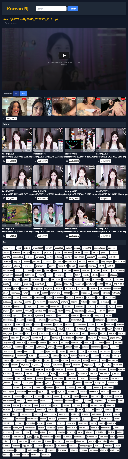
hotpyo (56, 360)
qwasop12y (39, 297)
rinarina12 (83, 378)
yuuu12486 (118, 365)
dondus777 (26, 288)
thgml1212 (17, 315)
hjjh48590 (110, 405)
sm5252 (118, 410)
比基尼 (29, 437)
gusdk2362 (116, 374)
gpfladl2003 (59, 369)
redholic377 (110, 297)
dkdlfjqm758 (41, 266)
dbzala (87, 279)
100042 (87, 252)
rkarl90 (35, 432)
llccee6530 (101, 306)
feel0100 (107, 365)
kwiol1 (121, 401)
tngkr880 (32, 392)
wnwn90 (48, 248)
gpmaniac (42, 342)
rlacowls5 (74, 302)
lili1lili (85, 405)
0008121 (28, 270)
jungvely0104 (18, 360)
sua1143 (16, 446)
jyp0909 (85, 347)
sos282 (98, 365)
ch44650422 (81, 441)
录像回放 (6, 315)
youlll (36, 405)
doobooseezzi (80, 324)
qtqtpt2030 (88, 365)
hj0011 (17, 279)
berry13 (52, 266)
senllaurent (16, 284)
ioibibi (100, 297)
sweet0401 (102, 369)
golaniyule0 (43, 333)
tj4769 (53, 333)
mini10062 (7, 279)
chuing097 (19, 378)
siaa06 (48, 378)
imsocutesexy (100, 248)
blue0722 (90, 311)
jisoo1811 (7, 428)
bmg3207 (7, 360)
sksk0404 (110, 266)
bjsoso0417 (63, 450)
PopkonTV (18, 396)
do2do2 (27, 248)
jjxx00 (105, 347)
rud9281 (26, 261)
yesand (109, 342)
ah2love (6, 311)
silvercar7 (46, 455)
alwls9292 (60, 387)
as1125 (99, 410)
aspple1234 (27, 446)
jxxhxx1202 (107, 279)
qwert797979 (45, 401)
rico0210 (68, 257)
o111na (68, 311)
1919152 (18, 270)
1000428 (66, 293)
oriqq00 (29, 320)
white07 (6, 437)
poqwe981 (15, 338)
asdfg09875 (11, 118)
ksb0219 (91, 329)
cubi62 (58, 437)
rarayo (60, 329)
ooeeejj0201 (98, 315)
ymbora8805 (97, 414)
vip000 (100, 284)
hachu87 (83, 392)
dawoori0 (70, 369)
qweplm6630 (8, 450)
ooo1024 (112, 333)
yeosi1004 (7, 383)
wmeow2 (50, 387)
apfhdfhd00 (113, 257)
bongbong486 (107, 261)
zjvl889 (49, 297)
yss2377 (6, 414)
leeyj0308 (118, 396)
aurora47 (59, 324)
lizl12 (112, 437)
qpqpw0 (62, 333)
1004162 (65, 320)
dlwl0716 (112, 311)
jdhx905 (38, 360)
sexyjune (27, 387)
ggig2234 (28, 396)
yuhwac (72, 374)
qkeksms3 (28, 284)
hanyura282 (8, 342)
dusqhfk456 (36, 279)
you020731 (71, 423)
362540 (49, 275)
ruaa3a (80, 410)
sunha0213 (23, 441)
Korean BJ (18, 9)
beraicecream (36, 441)
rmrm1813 (62, 266)
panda (95, 419)
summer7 (19, 333)
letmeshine (81, 338)
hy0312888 (58, 441)
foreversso (20, 450)
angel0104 (111, 423)
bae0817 (37, 414)
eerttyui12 (105, 293)
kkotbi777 (7, 297)
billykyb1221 (8, 423)
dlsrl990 (51, 311)
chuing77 (92, 266)
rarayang (94, 360)
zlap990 (77, 252)
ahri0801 (38, 270)
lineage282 (19, 306)
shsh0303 (70, 329)
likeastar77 (85, 293)
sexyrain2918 (105, 288)
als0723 (82, 261)
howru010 (86, 315)
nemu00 (67, 270)
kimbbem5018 (18, 437)
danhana (95, 356)
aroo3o (47, 338)
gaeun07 (66, 405)
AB (23, 93)
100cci (88, 387)
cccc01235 (112, 248)
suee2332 (7, 302)
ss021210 (95, 428)
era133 (42, 450)
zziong (26, 432)
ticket (14, 441)
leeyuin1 (40, 275)
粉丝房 (77, 275)
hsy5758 (121, 333)
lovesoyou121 (116, 378)
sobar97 (18, 432)
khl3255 (121, 369)
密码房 (5, 293)
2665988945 (44, 356)
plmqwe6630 (47, 437)
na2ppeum (37, 288)
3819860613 (27, 297)
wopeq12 (17, 387)
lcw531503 (75, 419)
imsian (93, 369)
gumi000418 (92, 437)
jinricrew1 (51, 428)
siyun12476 (51, 351)
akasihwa (88, 383)
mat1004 (6, 405)
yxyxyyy (25, 279)
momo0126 (82, 374)
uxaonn (95, 252)
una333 (61, 423)
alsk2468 (16, 329)
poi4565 (108, 414)
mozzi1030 (93, 392)
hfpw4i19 (68, 284)
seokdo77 (30, 378)
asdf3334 (98, 446)
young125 (7, 387)
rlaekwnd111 (31, 374)
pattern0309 (64, 414)
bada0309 (109, 410)
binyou (6, 365)
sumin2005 (15, 293)
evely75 (71, 410)
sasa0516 (88, 342)
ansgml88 (62, 374)
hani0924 (28, 302)
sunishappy (92, 351)
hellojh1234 (45, 405)
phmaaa (38, 396)
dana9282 (40, 257)
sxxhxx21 (56, 405)
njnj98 (52, 392)
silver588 (19, 324)
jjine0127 (104, 252)
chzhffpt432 (29, 275)
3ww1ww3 (90, 284)
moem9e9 (119, 279)
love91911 (73, 446)
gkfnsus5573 (18, 257)
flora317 (64, 356)
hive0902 (69, 401)
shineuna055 (53, 320)
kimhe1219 (108, 387)
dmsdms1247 (118, 270)
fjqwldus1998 (40, 311)
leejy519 (116, 351)
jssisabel (82, 266)
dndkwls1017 (76, 320)
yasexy (77, 347)
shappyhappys (86, 446)
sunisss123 (18, 347)
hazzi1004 (41, 410)
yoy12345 (61, 392)
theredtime (106, 428)
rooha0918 (29, 410)
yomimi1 (14, 365)
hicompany (99, 342)
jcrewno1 (16, 369)
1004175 (80, 387)
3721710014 (119, 284)
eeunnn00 (105, 356)
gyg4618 (6, 257)
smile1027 (75, 315)
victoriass (85, 414)
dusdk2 (6, 284)
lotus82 (49, 369)
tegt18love (38, 315)
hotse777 (106, 270)
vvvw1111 (104, 437)
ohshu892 (35, 455)
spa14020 (86, 419)
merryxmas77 (8, 248)
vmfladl (59, 347)
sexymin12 (36, 252)
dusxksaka (107, 396)
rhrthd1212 (72, 428)
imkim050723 (106, 419)
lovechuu (110, 324)
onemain (83, 450)
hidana (84, 302)
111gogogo (7, 333)
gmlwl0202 (53, 342)
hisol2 (27, 333)
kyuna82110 (39, 387)
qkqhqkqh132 (115, 338)
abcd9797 (38, 446)
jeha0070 (20, 401)
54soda (95, 275)
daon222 (76, 405)
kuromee (6, 446)
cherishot (7, 288)
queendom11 (63, 419)
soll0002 (6, 455)
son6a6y (92, 441)
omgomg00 (75, 360)
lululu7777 (82, 288)
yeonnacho (115, 392)
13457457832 (26, 414)
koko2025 (89, 432)
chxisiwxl (104, 450)
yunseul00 (30, 423)
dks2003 (113, 275)
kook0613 (59, 261)
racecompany (8, 392)
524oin (117, 446)
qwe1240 (64, 302)
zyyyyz (109, 329)
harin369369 (8, 351)
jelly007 (120, 437)
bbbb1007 (61, 410)
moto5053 (103, 338)
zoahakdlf (93, 288)
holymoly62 (26, 405)
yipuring (61, 432)
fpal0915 (61, 428)
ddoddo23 (72, 351)
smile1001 (86, 270)
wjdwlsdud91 (56, 306)
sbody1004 (101, 311)
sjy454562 (7, 410)
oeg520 (111, 306)
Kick (34, 333)
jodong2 (58, 257)
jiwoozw (40, 378)
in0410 (101, 266)
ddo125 (109, 315)
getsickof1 (48, 252)
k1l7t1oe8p (80, 329)
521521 (117, 414)
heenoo (76, 270)
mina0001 (29, 347)
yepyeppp (80, 306)
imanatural (79, 284)
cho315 (82, 351)
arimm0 (39, 383)
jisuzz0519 (7, 306)
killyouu (25, 455)
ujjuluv (30, 360)
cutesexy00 (59, 297)
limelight (62, 351)
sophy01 (47, 396)
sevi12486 (92, 338)
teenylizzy (7, 266)
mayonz (6, 252)
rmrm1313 (18, 374)
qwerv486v (7, 374)
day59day (59, 288)
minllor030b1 (30, 428)
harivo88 (108, 446)
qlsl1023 (26, 329)
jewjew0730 (39, 284)
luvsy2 (85, 360)
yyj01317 (48, 383)
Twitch (25, 293)
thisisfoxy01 (84, 356)
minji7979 (68, 383)
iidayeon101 (31, 306)
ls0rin (67, 365)
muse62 (114, 252)
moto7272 (70, 441)
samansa (97, 387)
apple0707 (42, 392)
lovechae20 (43, 374)
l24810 (80, 432)
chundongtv (71, 378)
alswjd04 (117, 288)
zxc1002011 (47, 261)
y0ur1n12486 (28, 266)
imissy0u (104, 275)
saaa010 (58, 383)
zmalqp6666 (17, 311)
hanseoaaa (58, 401)
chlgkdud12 (113, 383)
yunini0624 (43, 306)
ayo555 (113, 369)
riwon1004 (77, 365)
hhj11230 (101, 329)
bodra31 (100, 324)
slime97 (86, 275)
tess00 (91, 324)
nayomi (47, 360)
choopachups (8, 356)
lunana (19, 351)
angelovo (48, 288)
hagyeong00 (79, 437)
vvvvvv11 (28, 311)
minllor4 (64, 360)
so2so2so (29, 257)
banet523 (7, 261)
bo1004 (96, 293)
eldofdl (16, 297)
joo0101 (52, 419)
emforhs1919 (70, 261)
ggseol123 (18, 302)
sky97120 (93, 374)
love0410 (78, 279)
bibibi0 (103, 333)
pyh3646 (66, 396)
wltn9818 (116, 293)
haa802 (93, 423)
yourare (47, 270)
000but (119, 306)
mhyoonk (71, 432)
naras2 (77, 248)
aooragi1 (94, 333)
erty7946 (25, 338)
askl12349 (56, 338)
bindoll (15, 414)
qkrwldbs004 (40, 302)
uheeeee (70, 387)
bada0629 (59, 248)
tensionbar (103, 378)
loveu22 (17, 383)
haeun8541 (104, 374)
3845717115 (58, 365)
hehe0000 (16, 252)
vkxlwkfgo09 (101, 432)
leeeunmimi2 (93, 261)
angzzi (46, 279)
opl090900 (20, 419)
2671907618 (70, 288)
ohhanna (20, 320)
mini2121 (119, 329)
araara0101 (20, 342)
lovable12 (32, 356)
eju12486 (85, 396)
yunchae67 (7, 432)
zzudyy (59, 284)
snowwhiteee (8, 401)
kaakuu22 (57, 270)
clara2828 (28, 351)
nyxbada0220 (73, 333)
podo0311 (91, 257)
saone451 (28, 315)
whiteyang (17, 428)
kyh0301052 (28, 369)
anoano (75, 396)
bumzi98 (51, 410)
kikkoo (103, 360)
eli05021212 (53, 302)
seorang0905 (28, 383)
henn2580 (52, 450)
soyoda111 (50, 423)
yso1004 (68, 347)
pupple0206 (8, 324)
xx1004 (117, 419)
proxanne (105, 392)
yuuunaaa (32, 342)
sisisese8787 (8, 419)
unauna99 (67, 279)
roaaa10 (50, 284)
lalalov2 (17, 266)
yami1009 (36, 261)
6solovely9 (96, 279)
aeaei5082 (102, 257)
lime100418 (36, 338)
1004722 (78, 401)
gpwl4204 (39, 369)
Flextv (19, 248)
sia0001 (75, 293)
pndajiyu (55, 356)
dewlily (73, 356)
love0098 (68, 324)
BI (16, 93)
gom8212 (20, 423)
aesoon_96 (34, 293)
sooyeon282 (112, 320)
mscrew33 (90, 297)
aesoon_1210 (63, 315)
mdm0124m (55, 293)
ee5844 (50, 257)
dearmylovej (40, 320)
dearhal (16, 405)
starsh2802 (56, 279)
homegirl (93, 302)
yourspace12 (100, 383)
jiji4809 (45, 293)
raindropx (7, 396)
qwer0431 (67, 437)
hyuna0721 (87, 248)
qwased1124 (76, 342)
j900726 (69, 275)
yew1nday (102, 441)
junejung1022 (99, 401)
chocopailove (82, 369)
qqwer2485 (83, 423)
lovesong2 (59, 275)
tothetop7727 (32, 401)
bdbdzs (6, 441)
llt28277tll (90, 410)
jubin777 (16, 455)
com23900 (39, 351)
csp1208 (69, 297)
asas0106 (7, 329)
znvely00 (120, 324)
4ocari (113, 302)
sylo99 (60, 311)
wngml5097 (59, 378)
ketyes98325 (79, 257)
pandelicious (105, 351)
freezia (43, 419)
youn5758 (7, 347)
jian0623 (6, 369)
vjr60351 (48, 441)
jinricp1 (111, 432)
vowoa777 (68, 252)
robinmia (75, 414)
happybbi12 (79, 311)
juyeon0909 (8, 378)
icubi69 (69, 248)
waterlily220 (61, 446)
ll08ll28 (102, 423)
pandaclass (47, 324)
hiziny (53, 374)
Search (73, 8)
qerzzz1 (52, 432)
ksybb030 (94, 450)
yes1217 (47, 365)
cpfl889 (43, 432)
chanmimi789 (38, 329)
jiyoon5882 (40, 347)
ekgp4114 (88, 320)
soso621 (18, 275)
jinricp (16, 288)
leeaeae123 (96, 347)
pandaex (96, 270)
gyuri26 (51, 347)
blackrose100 (68, 338)
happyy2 (26, 252)
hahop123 (113, 441)
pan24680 (80, 297)
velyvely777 (36, 365)
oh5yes (41, 428)
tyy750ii (29, 324)
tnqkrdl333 (18, 410)
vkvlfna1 (93, 378)
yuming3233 (118, 428)
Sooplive (16, 261)
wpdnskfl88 (96, 396)
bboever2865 (8, 320)
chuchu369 (83, 428)
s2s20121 (90, 306)
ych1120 (78, 383)
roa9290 (40, 423)
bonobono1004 (50, 414)
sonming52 (104, 302)
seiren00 (74, 450)
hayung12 (116, 356)
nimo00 (85, 333)
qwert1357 (49, 446)
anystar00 (25, 365)
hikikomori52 (32, 419)
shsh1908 (115, 347)
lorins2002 (50, 329)
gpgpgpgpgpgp (97, 405)
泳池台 (37, 437)
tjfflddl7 (58, 252)
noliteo (120, 432)
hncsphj (72, 266)
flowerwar (112, 401)
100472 (108, 284)
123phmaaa (8, 270)
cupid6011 (114, 450)
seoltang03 (32, 450)
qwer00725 (68, 306)
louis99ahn (21, 356)
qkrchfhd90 (8, 275)
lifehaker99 (113, 360)
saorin (5, 338)
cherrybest (21, 392)
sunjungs (65, 342)
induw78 (118, 342)
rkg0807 (57, 396)
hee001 (37, 324)
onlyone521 (120, 261)
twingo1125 (51, 315)
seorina (88, 401)
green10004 (38, 248)
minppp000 (72, 392)
